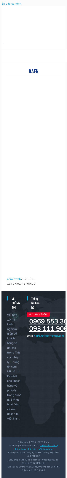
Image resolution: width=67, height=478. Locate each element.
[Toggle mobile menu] (2, 42)
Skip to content (11, 4)
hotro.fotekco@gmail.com (49, 336)
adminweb (14, 279)
